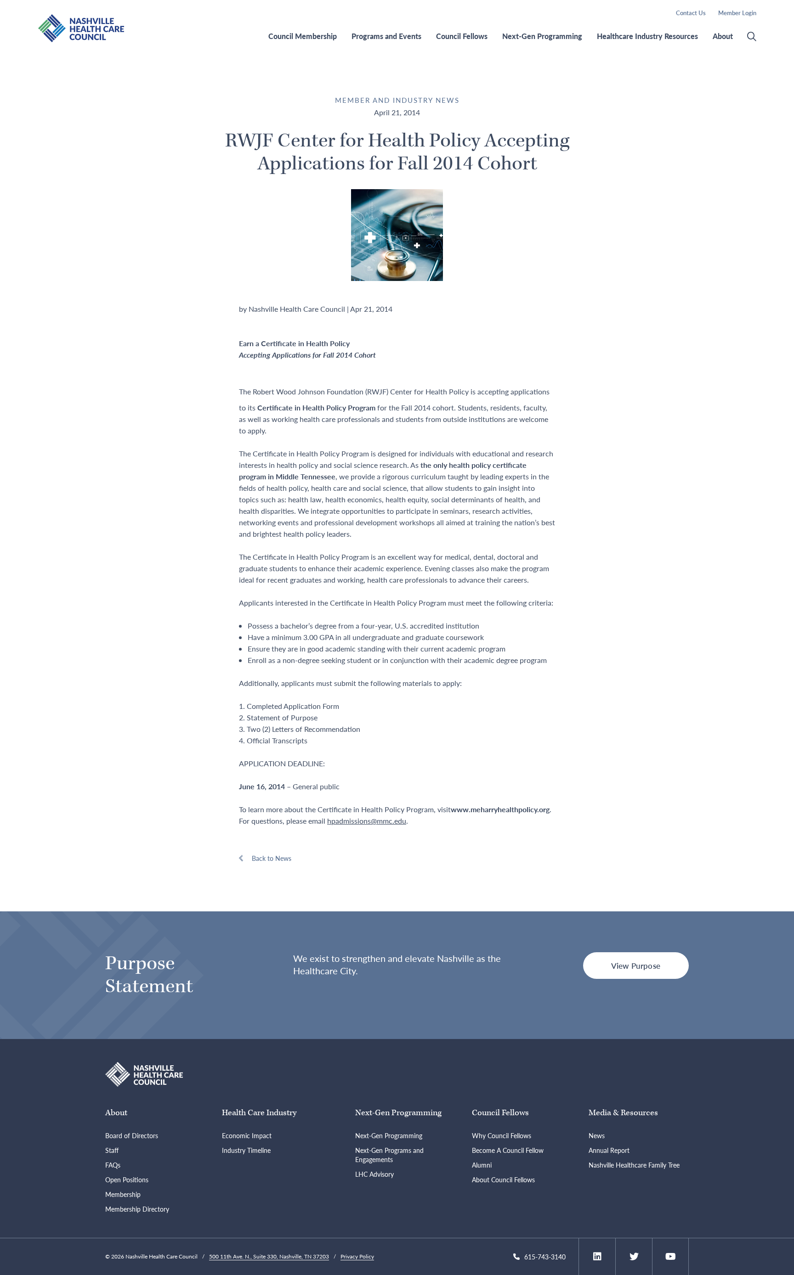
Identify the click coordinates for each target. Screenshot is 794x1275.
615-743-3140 (545, 1256)
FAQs (112, 1164)
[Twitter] (634, 1256)
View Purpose (635, 965)
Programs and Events (386, 36)
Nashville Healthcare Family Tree (634, 1164)
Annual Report (609, 1150)
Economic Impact (247, 1135)
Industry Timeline (246, 1150)
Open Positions (126, 1179)
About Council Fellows (503, 1179)
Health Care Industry (259, 1112)
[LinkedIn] (597, 1256)
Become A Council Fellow (508, 1150)
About (723, 36)
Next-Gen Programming (542, 36)
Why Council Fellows (501, 1135)
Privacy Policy (357, 1256)
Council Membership (302, 36)
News (597, 1135)
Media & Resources (623, 1112)
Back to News (271, 858)
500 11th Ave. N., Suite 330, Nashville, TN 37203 (269, 1256)
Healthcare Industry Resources (647, 36)
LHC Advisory (374, 1174)
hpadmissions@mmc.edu (366, 820)
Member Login (737, 12)
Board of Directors (131, 1135)
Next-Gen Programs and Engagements (389, 1155)
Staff (112, 1150)
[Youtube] (670, 1256)
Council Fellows (462, 36)
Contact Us (691, 12)
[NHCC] (144, 1073)
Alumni (482, 1164)
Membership (123, 1194)
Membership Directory (137, 1208)
